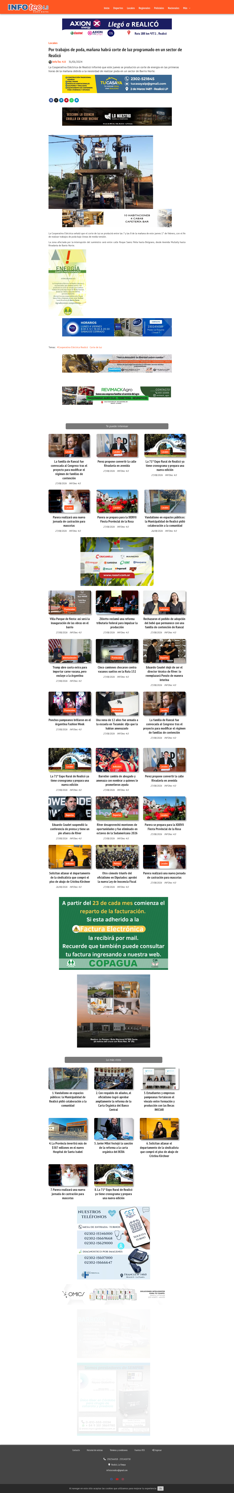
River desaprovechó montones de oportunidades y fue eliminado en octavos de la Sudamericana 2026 (117, 828)
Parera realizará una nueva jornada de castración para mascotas (69, 521)
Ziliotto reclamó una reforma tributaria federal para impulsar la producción (117, 623)
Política (117, 863)
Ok (160, 1488)
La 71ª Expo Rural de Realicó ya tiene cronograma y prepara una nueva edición (165, 465)
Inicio (106, 8)
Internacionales (70, 657)
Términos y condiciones (119, 1450)
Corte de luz (96, 347)
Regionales (144, 8)
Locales (131, 8)
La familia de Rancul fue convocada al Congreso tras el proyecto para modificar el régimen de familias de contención (69, 469)
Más (185, 8)
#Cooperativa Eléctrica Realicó (72, 347)
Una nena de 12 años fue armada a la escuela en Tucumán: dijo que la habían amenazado (117, 724)
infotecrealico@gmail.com (117, 1470)
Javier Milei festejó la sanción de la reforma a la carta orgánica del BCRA (115, 1147)
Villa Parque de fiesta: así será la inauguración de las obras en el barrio (70, 623)
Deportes (118, 8)
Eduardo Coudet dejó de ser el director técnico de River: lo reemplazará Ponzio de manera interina (164, 673)
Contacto (76, 1450)
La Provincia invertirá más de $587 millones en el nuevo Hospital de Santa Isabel (69, 1147)
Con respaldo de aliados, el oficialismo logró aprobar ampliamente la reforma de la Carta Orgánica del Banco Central (113, 1101)
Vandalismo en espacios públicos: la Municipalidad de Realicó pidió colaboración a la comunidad (165, 521)
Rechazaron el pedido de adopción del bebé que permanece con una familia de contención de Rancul (164, 623)
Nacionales (173, 8)
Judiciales (164, 609)
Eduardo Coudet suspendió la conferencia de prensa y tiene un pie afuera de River (69, 828)
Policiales (159, 8)
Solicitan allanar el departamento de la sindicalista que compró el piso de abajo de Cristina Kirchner (69, 877)
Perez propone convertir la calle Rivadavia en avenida (117, 463)
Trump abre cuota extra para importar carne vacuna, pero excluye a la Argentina (70, 671)
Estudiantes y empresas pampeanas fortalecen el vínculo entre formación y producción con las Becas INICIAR (159, 1101)
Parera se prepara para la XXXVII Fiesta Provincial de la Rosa (116, 519)
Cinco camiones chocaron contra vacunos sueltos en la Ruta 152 (117, 669)
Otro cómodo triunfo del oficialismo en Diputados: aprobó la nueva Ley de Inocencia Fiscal (117, 877)
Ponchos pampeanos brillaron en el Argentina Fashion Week (70, 722)
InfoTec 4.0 (59, 61)
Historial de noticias (95, 1450)
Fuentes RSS (140, 1450)
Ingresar (158, 1450)
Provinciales (69, 609)
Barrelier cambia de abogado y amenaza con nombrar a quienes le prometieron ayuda (117, 780)
